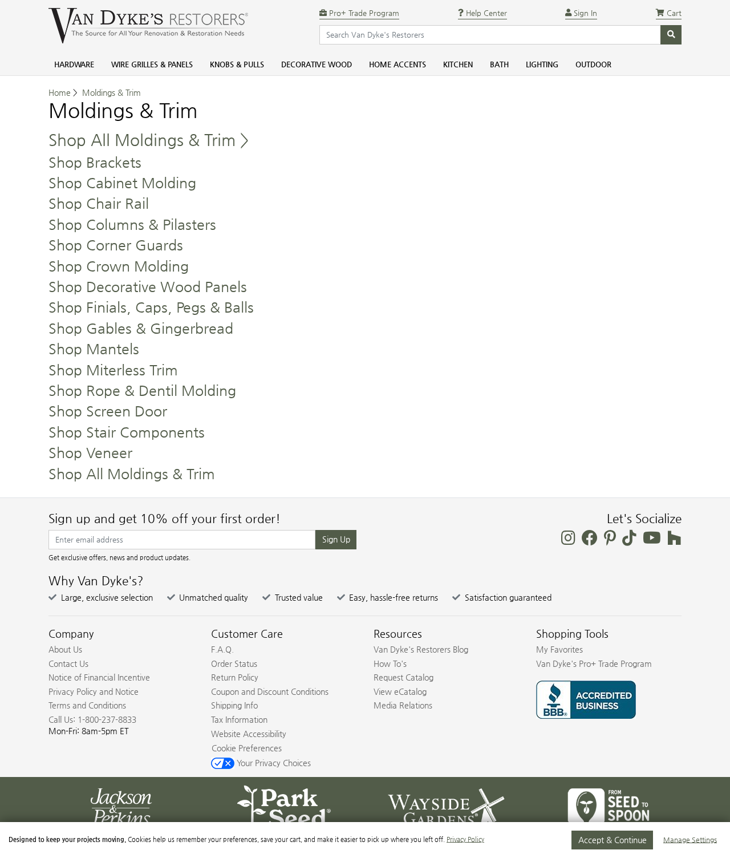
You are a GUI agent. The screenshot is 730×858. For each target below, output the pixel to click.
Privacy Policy (465, 839)
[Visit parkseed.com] (283, 806)
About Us (65, 649)
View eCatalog (400, 691)
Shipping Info (234, 705)
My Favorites (559, 649)
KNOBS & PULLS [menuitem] (237, 64)
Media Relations (403, 705)
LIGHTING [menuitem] (542, 64)
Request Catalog (403, 677)
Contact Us (68, 663)
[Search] (671, 34)
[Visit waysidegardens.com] (446, 806)
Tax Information (239, 719)
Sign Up (336, 539)
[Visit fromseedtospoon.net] (609, 806)
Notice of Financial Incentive (99, 677)
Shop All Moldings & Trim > (148, 140)
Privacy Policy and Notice (93, 691)
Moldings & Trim (111, 92)
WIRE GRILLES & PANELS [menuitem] (152, 64)
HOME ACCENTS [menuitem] (397, 64)
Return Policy (234, 677)
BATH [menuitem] (499, 64)
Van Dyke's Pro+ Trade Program (594, 663)
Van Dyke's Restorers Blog (421, 649)
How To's (390, 663)
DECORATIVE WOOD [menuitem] (316, 64)
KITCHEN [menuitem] (458, 64)
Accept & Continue (612, 839)
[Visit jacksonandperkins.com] (121, 806)
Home (59, 92)
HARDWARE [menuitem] (74, 64)
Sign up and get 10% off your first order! (164, 518)
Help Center (485, 13)
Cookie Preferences (247, 747)
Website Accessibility (248, 733)
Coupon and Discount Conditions (269, 691)
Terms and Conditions (87, 705)
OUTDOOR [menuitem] (593, 64)
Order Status (234, 663)
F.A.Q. (222, 649)
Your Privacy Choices (272, 762)
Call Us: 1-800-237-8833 (92, 719)
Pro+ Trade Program (363, 13)
